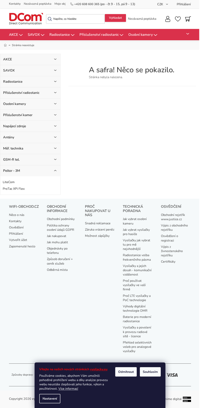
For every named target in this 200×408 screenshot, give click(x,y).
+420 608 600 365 (87, 4)
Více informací (68, 389)
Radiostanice (12, 81)
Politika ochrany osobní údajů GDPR (60, 227)
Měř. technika (13, 148)
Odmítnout (126, 372)
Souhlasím (150, 372)
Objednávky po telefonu (57, 250)
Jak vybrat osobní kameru (135, 221)
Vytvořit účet (18, 240)
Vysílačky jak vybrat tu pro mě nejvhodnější (136, 244)
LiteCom (9, 182)
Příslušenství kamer (17, 115)
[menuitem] (15, 34)
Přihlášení (16, 234)
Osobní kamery (14, 104)
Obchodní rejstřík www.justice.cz (173, 217)
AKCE (7, 59)
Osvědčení (16, 227)
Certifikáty (168, 261)
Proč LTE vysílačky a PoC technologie (137, 298)
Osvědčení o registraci (169, 238)
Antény (8, 137)
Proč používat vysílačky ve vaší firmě (134, 285)
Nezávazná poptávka (37, 4)
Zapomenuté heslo (22, 246)
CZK (160, 4)
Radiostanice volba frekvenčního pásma (137, 257)
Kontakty (15, 4)
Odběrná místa (57, 270)
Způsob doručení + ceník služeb (60, 261)
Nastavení (50, 398)
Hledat (115, 18)
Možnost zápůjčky (97, 236)
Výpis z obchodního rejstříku (174, 227)
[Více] (185, 34)
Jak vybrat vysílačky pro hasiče (136, 232)
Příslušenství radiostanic (21, 92)
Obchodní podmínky (61, 219)
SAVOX (9, 70)
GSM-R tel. (11, 159)
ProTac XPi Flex (14, 189)
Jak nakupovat (56, 236)
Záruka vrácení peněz (99, 229)
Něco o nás (16, 215)
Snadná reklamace (98, 223)
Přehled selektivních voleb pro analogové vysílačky (137, 346)
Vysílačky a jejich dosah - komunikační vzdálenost (137, 270)
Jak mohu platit (57, 242)
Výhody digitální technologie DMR (135, 308)
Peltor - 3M (11, 170)
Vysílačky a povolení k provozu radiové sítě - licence (137, 331)
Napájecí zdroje (14, 126)
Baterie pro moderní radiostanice (137, 319)
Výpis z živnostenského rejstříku (172, 251)
